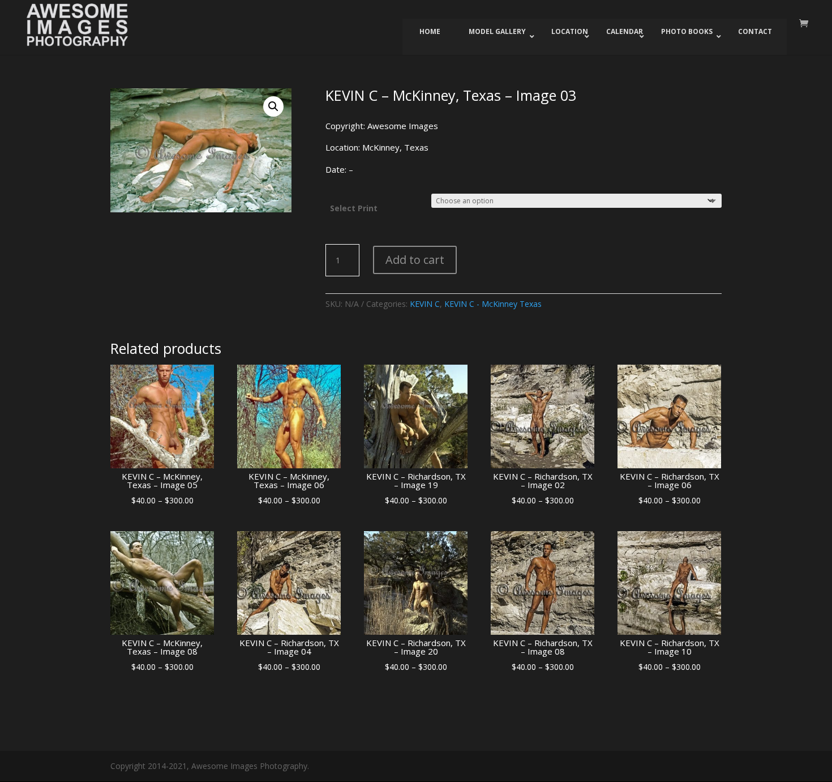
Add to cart (414, 259)
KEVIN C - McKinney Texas (493, 303)
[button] (273, 106)
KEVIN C (425, 303)
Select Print (354, 208)
